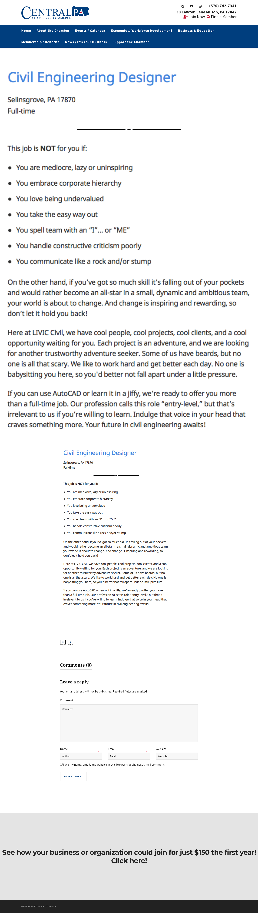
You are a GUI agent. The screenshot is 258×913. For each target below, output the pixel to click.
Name (64, 749)
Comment (66, 700)
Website (161, 749)
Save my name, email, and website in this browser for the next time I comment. (114, 764)
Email (111, 749)
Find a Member (223, 16)
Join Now (196, 16)
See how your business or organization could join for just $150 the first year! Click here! (129, 856)
